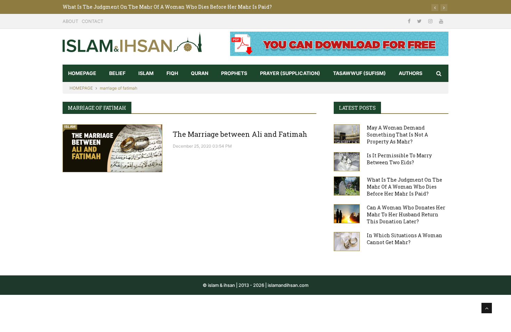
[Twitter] (420, 21)
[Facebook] (410, 21)
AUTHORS (410, 73)
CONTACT (92, 21)
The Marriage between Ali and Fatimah (240, 134)
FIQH (172, 73)
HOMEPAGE (82, 73)
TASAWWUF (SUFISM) (359, 73)
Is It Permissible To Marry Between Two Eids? (399, 159)
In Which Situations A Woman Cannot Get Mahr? (404, 239)
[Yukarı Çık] (486, 308)
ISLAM (146, 73)
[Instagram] (431, 21)
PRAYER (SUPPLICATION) (290, 73)
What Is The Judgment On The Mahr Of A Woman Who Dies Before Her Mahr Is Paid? (167, 6)
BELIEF (117, 73)
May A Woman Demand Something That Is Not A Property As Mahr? (397, 134)
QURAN (199, 73)
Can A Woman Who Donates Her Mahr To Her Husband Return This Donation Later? (406, 214)
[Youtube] (441, 21)
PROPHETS (234, 73)
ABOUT (70, 21)
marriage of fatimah (118, 88)
